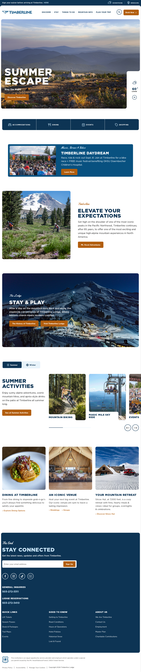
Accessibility (21, 668)
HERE (46, 3)
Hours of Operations (58, 626)
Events (5, 636)
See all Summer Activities (16, 412)
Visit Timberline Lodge (54, 323)
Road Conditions (56, 622)
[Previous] (127, 427)
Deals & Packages (10, 626)
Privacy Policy (7, 668)
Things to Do (68, 12)
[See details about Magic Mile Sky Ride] (107, 397)
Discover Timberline (17, 97)
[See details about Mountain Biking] (67, 397)
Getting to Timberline (58, 617)
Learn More (69, 172)
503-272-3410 (11, 603)
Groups (66, 510)
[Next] (135, 427)
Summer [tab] (13, 365)
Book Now (129, 12)
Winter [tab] (32, 365)
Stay (56, 12)
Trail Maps (6, 631)
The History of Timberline (23, 323)
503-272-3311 (10, 591)
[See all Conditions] (134, 98)
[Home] (17, 13)
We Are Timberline (103, 617)
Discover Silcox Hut (106, 514)
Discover (46, 12)
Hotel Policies (55, 631)
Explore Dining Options (14, 510)
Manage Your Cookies (37, 668)
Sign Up (69, 564)
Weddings (55, 510)
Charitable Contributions (106, 636)
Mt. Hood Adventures (90, 245)
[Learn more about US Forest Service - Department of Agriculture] (5, 660)
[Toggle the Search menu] (119, 12)
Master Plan (100, 631)
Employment (101, 626)
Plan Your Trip (103, 12)
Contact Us (100, 622)
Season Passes (8, 622)
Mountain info (85, 12)
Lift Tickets (7, 617)
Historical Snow (55, 636)
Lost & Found (55, 641)
